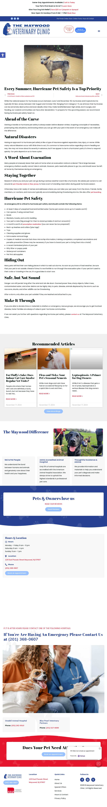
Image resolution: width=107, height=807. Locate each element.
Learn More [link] (67, 6)
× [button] (99, 748)
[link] (2, 55)
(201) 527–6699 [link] (52, 728)
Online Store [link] (68, 19)
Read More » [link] (11, 399)
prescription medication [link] (32, 224)
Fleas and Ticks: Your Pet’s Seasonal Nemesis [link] (53, 376)
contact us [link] (75, 314)
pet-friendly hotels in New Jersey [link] (26, 184)
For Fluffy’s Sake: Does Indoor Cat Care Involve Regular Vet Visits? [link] (20, 378)
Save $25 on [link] (64, 10)
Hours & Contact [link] (88, 19)
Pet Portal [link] (60, 19)
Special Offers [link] (60, 787)
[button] (98, 763)
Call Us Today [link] (69, 2)
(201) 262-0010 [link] (17, 726)
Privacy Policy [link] (60, 798)
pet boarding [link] (96, 192)
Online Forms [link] (77, 19)
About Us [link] (58, 783)
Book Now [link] (72, 13)
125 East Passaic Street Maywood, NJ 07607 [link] (23, 560)
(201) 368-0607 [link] (11, 568)
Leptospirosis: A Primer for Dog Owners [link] (86, 376)
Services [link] (58, 791)
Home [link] (57, 779)
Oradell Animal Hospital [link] (16, 721)
